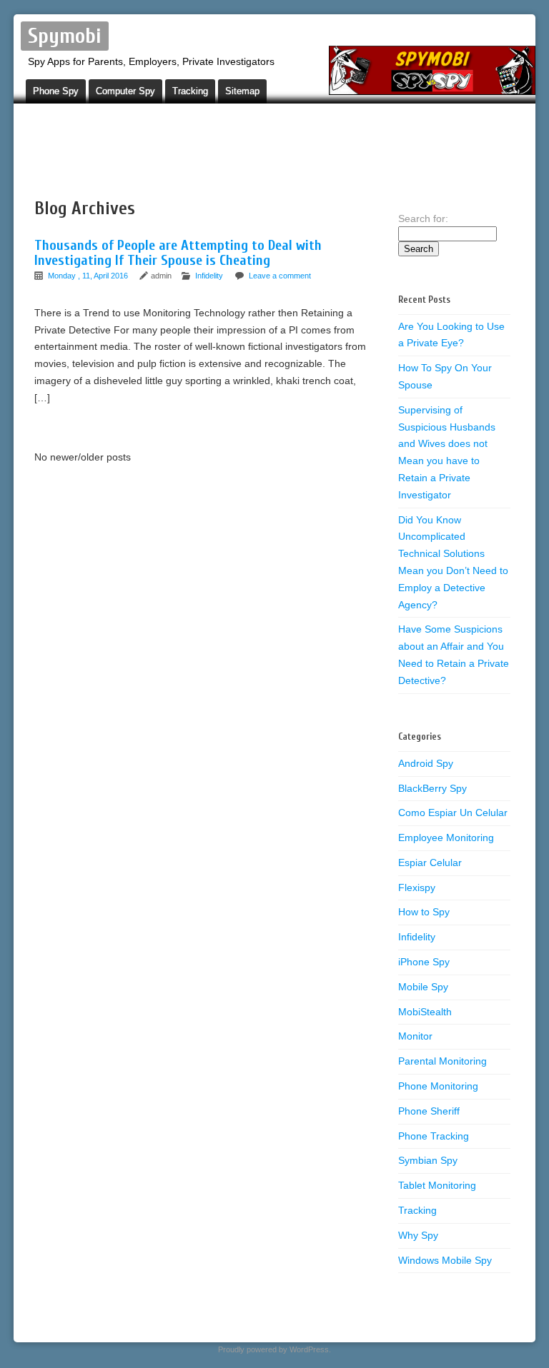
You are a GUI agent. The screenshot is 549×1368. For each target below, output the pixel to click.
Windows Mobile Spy (445, 1260)
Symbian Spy (428, 1160)
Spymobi (65, 36)
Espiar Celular (430, 862)
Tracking (190, 91)
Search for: (423, 218)
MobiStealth (425, 1011)
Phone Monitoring (438, 1086)
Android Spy (425, 763)
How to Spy (424, 911)
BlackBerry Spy (432, 788)
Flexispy (416, 887)
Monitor (415, 1036)
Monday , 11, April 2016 (89, 275)
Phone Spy (56, 91)
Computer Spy (125, 91)
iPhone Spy (424, 961)
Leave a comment (280, 275)
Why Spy (418, 1235)
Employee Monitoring (446, 837)
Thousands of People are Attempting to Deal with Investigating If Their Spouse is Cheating (178, 252)
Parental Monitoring (442, 1061)
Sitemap (242, 91)
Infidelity (209, 275)
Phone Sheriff (429, 1111)
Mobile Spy (423, 986)
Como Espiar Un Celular (453, 812)
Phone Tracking (433, 1136)
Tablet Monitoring (437, 1185)
